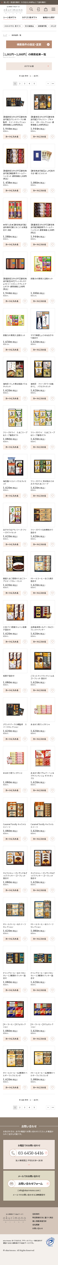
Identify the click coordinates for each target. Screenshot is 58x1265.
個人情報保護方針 (39, 1221)
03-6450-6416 (31, 1153)
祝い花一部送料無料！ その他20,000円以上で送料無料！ (25, 2)
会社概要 (35, 1224)
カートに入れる (11, 136)
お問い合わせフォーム (30, 1183)
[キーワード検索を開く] (31, 9)
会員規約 (35, 1214)
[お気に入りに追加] (25, 137)
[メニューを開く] (53, 9)
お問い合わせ (37, 1228)
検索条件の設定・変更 (29, 44)
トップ (5, 35)
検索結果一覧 (16, 35)
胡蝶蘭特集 (42, 26)
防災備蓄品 (29, 26)
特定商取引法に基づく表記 (42, 1217)
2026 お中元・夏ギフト (12, 26)
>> (53, 83)
